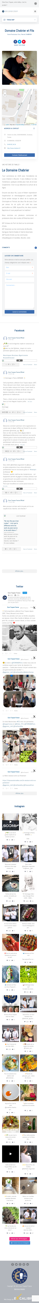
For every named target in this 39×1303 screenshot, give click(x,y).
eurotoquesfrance (10, 815)
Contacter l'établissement (19, 155)
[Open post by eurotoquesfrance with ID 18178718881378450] (28, 1185)
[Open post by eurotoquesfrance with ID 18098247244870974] (28, 1092)
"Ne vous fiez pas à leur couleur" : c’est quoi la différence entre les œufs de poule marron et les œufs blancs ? (11, 525)
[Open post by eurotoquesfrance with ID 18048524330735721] (28, 1063)
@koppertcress (8, 724)
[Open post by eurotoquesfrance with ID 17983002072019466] (28, 883)
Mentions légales (19, 1289)
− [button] (5, 95)
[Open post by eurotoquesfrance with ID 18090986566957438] (28, 1215)
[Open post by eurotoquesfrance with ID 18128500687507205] (28, 1153)
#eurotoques (7, 355)
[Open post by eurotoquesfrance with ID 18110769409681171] (10, 1092)
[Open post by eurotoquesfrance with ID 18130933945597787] (10, 1003)
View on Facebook (27, 364)
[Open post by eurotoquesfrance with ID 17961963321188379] (10, 853)
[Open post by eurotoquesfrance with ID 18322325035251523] (10, 1033)
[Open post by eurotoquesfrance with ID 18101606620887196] (10, 912)
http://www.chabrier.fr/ (13, 148)
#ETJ (18, 721)
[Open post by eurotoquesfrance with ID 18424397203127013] (28, 1124)
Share (35, 364)
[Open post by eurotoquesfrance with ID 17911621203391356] (28, 1033)
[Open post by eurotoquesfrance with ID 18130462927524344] (10, 974)
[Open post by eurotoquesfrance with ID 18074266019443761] (28, 853)
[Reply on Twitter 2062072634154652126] (3, 765)
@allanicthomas (28, 672)
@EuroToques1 (24, 608)
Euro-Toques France (13, 607)
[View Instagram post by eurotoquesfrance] (17, 828)
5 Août (32, 607)
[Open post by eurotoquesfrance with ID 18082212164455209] (10, 1063)
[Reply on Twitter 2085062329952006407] (3, 653)
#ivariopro (33, 469)
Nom (7, 267)
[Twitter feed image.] (19, 638)
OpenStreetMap (20, 124)
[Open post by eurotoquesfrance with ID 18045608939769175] (10, 1153)
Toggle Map (10, 20)
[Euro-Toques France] (10, 11)
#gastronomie (23, 355)
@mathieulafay (18, 672)
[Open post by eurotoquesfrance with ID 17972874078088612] (10, 883)
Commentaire (10, 285)
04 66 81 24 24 (11, 144)
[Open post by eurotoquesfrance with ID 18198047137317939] (10, 942)
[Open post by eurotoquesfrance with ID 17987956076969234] (10, 1215)
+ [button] (5, 91)
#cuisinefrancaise (8, 358)
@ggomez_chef (8, 672)
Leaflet (7, 124)
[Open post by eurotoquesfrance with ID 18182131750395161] (28, 974)
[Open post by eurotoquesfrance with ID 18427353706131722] (28, 912)
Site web (9, 279)
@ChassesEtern (28, 785)
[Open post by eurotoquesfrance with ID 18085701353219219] (10, 821)
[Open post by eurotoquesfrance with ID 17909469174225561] (28, 1003)
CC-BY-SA (33, 124)
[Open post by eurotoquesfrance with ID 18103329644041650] (28, 942)
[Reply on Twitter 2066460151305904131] (3, 710)
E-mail (8, 273)
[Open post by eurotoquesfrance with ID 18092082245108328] (28, 821)
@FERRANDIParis (17, 663)
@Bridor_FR (19, 724)
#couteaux (15, 355)
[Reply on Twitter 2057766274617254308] (3, 788)
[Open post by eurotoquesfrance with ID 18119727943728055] (10, 1185)
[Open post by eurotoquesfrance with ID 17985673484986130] (10, 1124)
